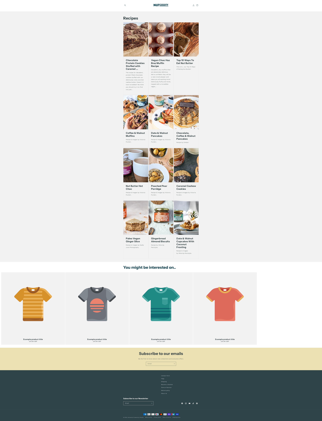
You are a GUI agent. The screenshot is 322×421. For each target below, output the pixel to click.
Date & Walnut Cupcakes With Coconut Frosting (185, 243)
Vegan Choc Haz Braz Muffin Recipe (160, 63)
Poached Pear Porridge (159, 187)
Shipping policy (176, 417)
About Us (164, 393)
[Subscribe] (174, 364)
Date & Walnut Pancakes (159, 134)
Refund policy (165, 390)
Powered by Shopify (138, 417)
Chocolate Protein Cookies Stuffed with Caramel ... (135, 64)
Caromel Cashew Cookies (186, 187)
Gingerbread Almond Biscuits (160, 240)
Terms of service (167, 417)
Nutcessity (130, 417)
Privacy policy (157, 417)
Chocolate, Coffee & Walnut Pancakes (185, 136)
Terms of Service (166, 387)
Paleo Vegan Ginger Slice (133, 240)
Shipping (164, 381)
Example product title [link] (33, 339)
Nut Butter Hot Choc (134, 187)
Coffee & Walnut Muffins (135, 134)
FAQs (162, 378)
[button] (125, 5)
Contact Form (165, 375)
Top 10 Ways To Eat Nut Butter (185, 62)
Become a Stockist (167, 384)
